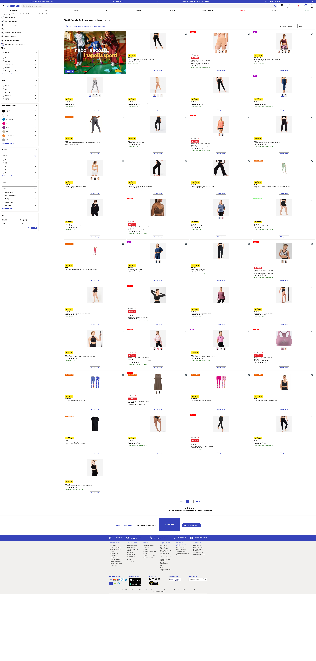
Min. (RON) (5, 220)
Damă (45, 10)
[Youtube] (153, 579)
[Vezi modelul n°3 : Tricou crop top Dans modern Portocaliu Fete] (224, 348)
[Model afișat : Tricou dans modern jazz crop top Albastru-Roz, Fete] (217, 348)
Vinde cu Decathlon (198, 545)
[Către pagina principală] (13, 6)
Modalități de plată (132, 547)
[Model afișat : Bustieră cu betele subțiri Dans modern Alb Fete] (91, 178)
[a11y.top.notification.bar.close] (313, 1)
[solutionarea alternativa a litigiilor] (175, 580)
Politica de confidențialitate (164, 563)
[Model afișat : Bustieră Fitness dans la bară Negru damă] (282, 261)
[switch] (186, 34)
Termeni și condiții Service (164, 554)
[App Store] (135, 580)
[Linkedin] (159, 579)
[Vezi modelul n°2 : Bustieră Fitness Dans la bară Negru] (285, 261)
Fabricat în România (115, 561)
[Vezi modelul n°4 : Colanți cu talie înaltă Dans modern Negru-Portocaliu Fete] (100, 95)
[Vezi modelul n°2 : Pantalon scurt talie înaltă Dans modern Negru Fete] (158, 95)
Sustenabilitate (114, 553)
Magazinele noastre (115, 549)
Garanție (145, 549)
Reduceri (242, 10)
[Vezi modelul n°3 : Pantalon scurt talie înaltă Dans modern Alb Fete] (161, 95)
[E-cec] (111, 584)
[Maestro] (118, 580)
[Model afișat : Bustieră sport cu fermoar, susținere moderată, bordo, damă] (279, 51)
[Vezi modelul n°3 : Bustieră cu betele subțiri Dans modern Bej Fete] (98, 178)
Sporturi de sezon (181, 549)
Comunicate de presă (115, 547)
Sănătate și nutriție (207, 10)
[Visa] (111, 579)
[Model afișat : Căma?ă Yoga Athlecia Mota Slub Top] (156, 392)
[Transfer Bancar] (122, 580)
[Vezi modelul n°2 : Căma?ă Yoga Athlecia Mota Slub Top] (159, 392)
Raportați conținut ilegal (199, 554)
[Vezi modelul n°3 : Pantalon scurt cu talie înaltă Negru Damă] (222, 51)
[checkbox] (19, 111)
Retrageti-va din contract (131, 557)
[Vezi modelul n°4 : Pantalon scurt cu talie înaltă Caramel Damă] (226, 51)
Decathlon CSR (114, 557)
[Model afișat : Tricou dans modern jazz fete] (156, 261)
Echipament (139, 10)
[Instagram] (156, 579)
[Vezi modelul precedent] (213, 51)
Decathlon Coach (180, 551)
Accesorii (172, 10)
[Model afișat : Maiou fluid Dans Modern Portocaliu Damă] (219, 134)
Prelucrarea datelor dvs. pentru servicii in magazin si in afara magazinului (166, 558)
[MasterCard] (114, 580)
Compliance (113, 555)
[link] (69, 71)
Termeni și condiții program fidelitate (164, 548)
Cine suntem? (113, 545)
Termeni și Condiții (118, 589)
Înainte (198, 501)
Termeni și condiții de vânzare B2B (165, 551)
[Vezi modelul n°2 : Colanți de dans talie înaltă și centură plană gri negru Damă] (285, 95)
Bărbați (76, 10)
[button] (19, 58)
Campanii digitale (131, 561)
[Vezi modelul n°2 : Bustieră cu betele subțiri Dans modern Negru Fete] (95, 178)
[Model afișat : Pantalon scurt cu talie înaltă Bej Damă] (216, 51)
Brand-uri (274, 10)
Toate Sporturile (12, 10)
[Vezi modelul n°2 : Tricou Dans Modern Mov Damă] (222, 218)
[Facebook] (150, 579)
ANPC (161, 567)
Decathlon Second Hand (149, 555)
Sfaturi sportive (180, 547)
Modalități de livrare (132, 545)
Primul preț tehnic (115, 559)
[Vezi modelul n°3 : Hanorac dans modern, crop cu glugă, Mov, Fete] (161, 348)
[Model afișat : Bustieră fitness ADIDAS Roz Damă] (282, 348)
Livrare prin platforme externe (132, 550)
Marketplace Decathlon (116, 563)
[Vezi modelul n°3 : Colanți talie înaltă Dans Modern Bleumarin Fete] (96, 95)
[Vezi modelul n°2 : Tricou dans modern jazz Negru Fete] (159, 261)
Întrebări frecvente (198, 552)
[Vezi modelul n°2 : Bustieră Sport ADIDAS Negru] (285, 348)
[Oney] (114, 583)
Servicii (307, 10)
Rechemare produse (148, 557)
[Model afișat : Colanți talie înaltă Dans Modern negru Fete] (90, 95)
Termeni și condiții (164, 545)
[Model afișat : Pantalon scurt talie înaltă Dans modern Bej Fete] (154, 95)
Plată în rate (130, 552)
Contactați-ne (114, 565)
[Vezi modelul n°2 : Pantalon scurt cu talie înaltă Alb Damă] (219, 51)
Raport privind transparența (184, 589)
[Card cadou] (125, 580)
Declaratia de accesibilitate (159, 591)
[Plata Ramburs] (118, 583)
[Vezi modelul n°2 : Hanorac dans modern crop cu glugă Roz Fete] (158, 348)
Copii (107, 10)
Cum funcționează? (198, 547)
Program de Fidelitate (148, 545)
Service (145, 553)
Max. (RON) (23, 220)
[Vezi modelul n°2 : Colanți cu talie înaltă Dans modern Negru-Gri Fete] (93, 95)
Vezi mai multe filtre (8, 74)
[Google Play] (135, 585)
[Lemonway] (122, 583)
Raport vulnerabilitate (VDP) (165, 570)
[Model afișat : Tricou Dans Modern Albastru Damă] (219, 218)
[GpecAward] (154, 584)
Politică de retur (131, 554)
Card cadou (146, 547)
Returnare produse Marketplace (198, 550)
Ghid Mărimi (130, 559)
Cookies (162, 565)
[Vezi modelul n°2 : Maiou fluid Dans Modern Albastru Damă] (222, 134)
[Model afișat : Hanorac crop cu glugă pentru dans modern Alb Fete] (154, 348)
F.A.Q (175, 589)
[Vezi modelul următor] (229, 51)
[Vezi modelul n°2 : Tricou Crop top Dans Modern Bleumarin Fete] (221, 348)
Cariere (112, 551)
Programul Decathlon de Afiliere (182, 554)
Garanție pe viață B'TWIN (149, 551)
